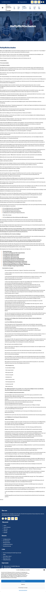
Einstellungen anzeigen (23, 587)
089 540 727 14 (6, 2)
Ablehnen (23, 584)
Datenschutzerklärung (23, 590)
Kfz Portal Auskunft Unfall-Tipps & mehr (12, 552)
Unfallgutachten (6, 539)
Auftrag (5, 530)
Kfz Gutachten (6, 540)
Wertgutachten (6, 542)
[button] (44, 569)
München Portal (6, 558)
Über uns (6, 529)
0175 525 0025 (7, 567)
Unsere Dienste (7, 527)
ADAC (4, 554)
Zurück (1, 499)
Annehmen (23, 581)
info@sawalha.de (23, 2)
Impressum (5, 563)
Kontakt (5, 532)
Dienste (4, 535)
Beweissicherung (7, 546)
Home (5, 525)
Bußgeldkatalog (6, 559)
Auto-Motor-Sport (7, 556)
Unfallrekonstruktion (8, 544)
